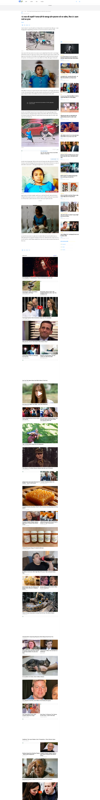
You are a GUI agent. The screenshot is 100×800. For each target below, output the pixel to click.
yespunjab (22, 193)
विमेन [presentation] (61, 94)
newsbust (22, 147)
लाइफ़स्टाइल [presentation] (62, 55)
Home (22, 11)
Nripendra (62, 59)
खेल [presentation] (61, 113)
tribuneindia (22, 88)
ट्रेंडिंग (26, 1)
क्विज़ (36, 1)
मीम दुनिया (42, 1)
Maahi (22, 22)
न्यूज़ (25, 11)
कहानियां (31, 1)
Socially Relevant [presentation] (64, 74)
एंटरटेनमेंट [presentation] (62, 133)
